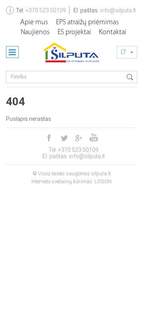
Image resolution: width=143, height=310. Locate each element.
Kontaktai (112, 32)
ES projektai (74, 32)
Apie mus (34, 22)
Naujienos (35, 32)
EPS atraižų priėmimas (87, 22)
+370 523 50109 (45, 10)
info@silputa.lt (118, 10)
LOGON (103, 181)
